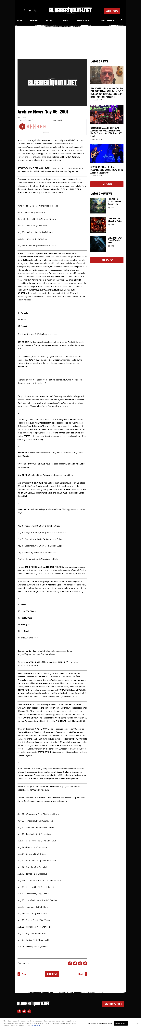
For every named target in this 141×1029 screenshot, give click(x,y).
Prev (24, 974)
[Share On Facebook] (70, 963)
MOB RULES (113, 199)
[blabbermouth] (70, 12)
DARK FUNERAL (114, 218)
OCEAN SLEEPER (115, 237)
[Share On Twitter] (75, 963)
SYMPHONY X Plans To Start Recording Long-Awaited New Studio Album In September (106, 169)
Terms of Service (106, 20)
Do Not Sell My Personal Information (100, 1023)
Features (34, 20)
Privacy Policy (84, 20)
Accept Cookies (120, 1023)
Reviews (50, 20)
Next (80, 974)
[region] (70, 1023)
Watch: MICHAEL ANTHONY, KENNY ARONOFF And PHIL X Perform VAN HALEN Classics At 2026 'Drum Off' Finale (106, 132)
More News (52, 973)
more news (107, 184)
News (19, 20)
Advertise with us (113, 1004)
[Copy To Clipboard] (85, 963)
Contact (65, 20)
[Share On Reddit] (80, 963)
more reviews (107, 260)
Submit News (112, 10)
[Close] (137, 1023)
